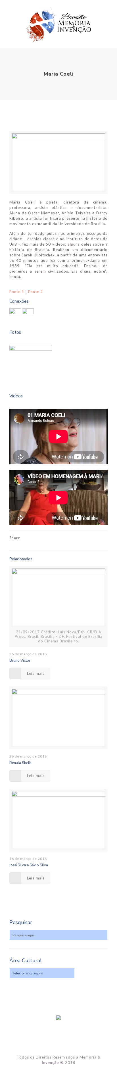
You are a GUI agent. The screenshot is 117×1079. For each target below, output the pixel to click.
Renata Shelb (20, 762)
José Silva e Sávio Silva (28, 865)
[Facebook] (59, 1070)
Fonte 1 (16, 291)
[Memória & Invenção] (58, 24)
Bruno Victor (19, 660)
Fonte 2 (35, 291)
